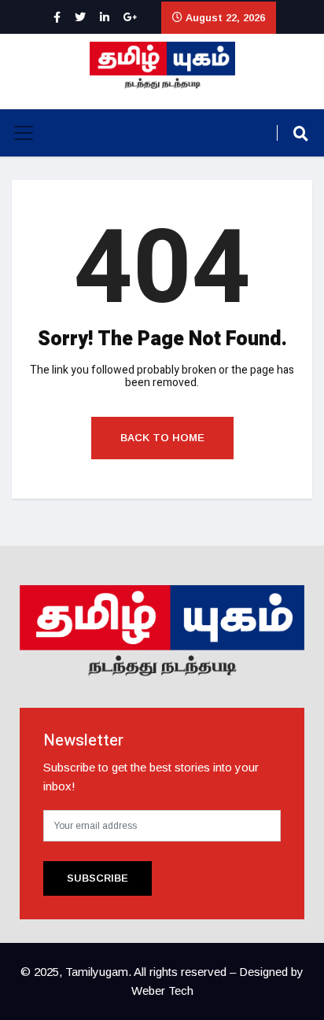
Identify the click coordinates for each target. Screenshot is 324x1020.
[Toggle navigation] (23, 132)
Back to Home (162, 438)
